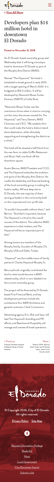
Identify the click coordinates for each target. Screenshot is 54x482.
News (27, 456)
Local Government (27, 462)
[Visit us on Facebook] (27, 433)
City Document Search (27, 467)
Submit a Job (27, 473)
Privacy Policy (20, 421)
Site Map (37, 421)
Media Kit (27, 451)
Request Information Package (27, 446)
